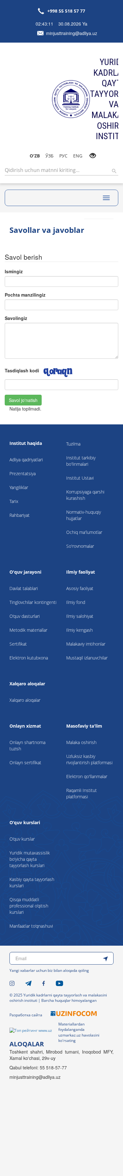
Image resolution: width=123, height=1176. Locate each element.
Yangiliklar (18, 487)
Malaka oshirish (81, 742)
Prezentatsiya (22, 473)
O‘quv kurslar (22, 839)
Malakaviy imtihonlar (85, 644)
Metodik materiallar (28, 630)
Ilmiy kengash (79, 630)
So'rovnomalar (80, 546)
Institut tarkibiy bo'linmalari (81, 461)
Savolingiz (16, 318)
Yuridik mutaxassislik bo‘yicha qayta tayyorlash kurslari (29, 859)
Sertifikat (18, 644)
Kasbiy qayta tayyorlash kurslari (31, 882)
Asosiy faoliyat (79, 588)
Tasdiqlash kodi (22, 370)
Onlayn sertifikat (25, 762)
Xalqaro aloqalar (24, 700)
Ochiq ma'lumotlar (84, 532)
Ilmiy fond (75, 602)
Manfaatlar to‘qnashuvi (31, 926)
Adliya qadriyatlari (26, 460)
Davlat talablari (23, 588)
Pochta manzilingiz (25, 295)
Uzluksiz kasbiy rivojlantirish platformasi (89, 759)
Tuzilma (73, 444)
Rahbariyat (19, 515)
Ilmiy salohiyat (79, 616)
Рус (63, 156)
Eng (77, 156)
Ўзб (49, 156)
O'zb (35, 156)
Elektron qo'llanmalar (86, 776)
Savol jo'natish (23, 400)
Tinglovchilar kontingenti (32, 602)
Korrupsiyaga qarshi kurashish (85, 495)
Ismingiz (14, 271)
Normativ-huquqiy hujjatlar (83, 515)
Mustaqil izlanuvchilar (87, 658)
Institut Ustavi (80, 478)
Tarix (13, 501)
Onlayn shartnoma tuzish (27, 745)
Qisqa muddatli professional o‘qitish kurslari (28, 905)
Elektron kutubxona (28, 658)
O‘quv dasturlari (24, 616)
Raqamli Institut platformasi (81, 793)
